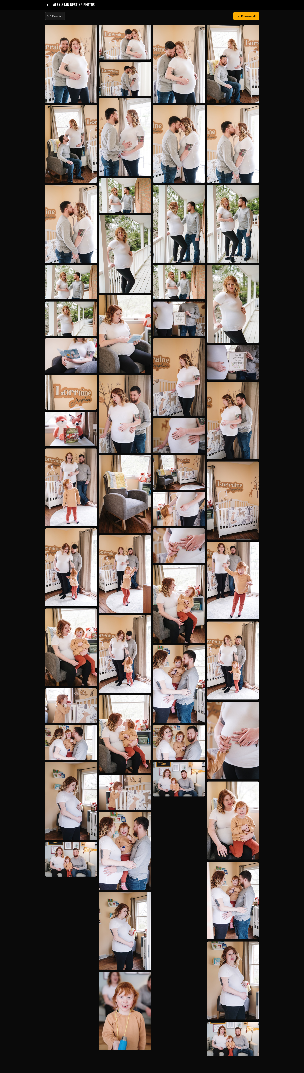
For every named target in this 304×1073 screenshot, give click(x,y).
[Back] (47, 5)
